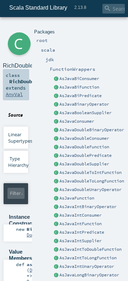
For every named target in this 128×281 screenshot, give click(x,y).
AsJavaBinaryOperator (84, 104)
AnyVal (14, 94)
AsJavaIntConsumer (80, 215)
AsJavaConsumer (76, 121)
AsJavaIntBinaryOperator (88, 206)
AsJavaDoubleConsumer (84, 138)
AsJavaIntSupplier (80, 240)
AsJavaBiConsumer (79, 78)
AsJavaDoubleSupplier (84, 163)
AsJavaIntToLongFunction (88, 257)
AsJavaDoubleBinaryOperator (91, 129)
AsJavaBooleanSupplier (85, 112)
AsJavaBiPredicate (80, 95)
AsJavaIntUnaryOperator (86, 266)
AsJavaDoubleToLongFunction (91, 181)
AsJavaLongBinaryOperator (89, 274)
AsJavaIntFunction (80, 223)
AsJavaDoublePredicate (85, 155)
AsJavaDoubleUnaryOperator (90, 189)
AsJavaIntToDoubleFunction (90, 249)
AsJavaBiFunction (79, 87)
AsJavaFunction (76, 198)
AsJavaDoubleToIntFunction (90, 172)
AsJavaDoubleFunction (84, 146)
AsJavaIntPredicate (81, 232)
